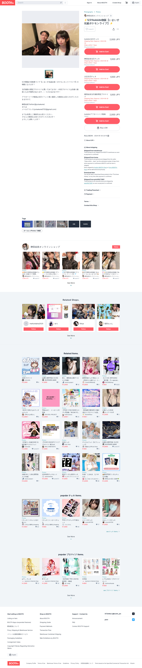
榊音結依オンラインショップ (45, 247)
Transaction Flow (45, 630)
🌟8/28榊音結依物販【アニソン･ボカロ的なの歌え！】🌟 (50, 273)
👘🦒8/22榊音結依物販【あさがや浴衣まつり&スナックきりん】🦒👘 (110, 273)
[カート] (111, 16)
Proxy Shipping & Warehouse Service (20, 630)
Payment (89, 194)
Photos (98, 12)
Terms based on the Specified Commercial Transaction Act (112, 663)
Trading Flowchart (92, 190)
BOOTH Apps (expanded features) (19, 622)
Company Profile (31, 663)
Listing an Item (12, 618)
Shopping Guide (45, 622)
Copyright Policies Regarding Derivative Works (20, 647)
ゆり (56, 324)
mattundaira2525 (36, 324)
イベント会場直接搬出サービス (17, 634)
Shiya (82, 324)
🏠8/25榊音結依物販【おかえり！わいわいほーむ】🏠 (90, 273)
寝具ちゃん (108, 324)
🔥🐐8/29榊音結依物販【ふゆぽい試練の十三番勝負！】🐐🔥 (31, 273)
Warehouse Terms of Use (54, 663)
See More (71, 336)
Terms (86, 201)
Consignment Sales (13, 642)
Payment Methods (46, 626)
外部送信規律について (87, 663)
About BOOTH (102, 2)
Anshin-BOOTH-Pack (100, 167)
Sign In (89, 2)
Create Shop (116, 2)
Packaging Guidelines (14, 638)
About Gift (89, 140)
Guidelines (66, 663)
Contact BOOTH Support (80, 626)
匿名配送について (13, 626)
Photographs (88, 12)
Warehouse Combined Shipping (50, 634)
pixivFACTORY (88, 183)
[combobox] (39, 2)
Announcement (77, 618)
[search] (61, 2)
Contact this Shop (90, 205)
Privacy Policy (75, 663)
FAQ (73, 622)
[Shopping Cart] (126, 2)
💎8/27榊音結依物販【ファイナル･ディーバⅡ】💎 (70, 273)
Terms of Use (41, 663)
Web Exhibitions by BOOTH (49, 638)
